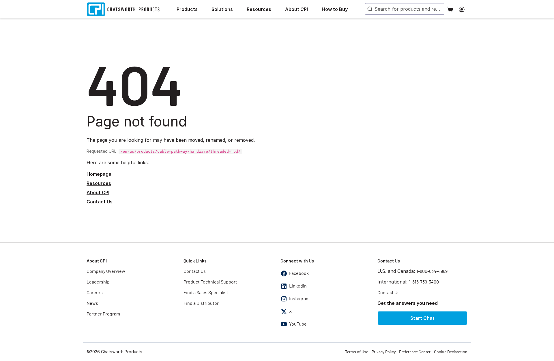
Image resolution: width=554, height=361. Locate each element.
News (92, 303)
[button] (191, 9)
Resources (99, 183)
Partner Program (103, 314)
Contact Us (100, 202)
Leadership (98, 282)
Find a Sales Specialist (206, 292)
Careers (95, 292)
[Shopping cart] (450, 9)
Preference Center (415, 352)
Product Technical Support (210, 282)
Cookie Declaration (450, 352)
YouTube (298, 324)
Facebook (299, 273)
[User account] (461, 9)
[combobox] (404, 9)
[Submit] (369, 9)
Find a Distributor (201, 303)
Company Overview (106, 271)
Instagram (299, 298)
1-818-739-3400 (424, 282)
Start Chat (422, 318)
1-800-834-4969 (432, 271)
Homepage (99, 174)
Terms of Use (356, 352)
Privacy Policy (384, 352)
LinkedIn (298, 286)
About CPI (98, 192)
